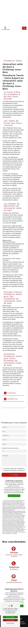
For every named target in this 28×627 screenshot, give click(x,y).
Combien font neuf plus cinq (10, 448)
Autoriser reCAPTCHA (14, 495)
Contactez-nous (12, 399)
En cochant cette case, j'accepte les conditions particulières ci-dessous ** (14, 469)
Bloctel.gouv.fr (9, 532)
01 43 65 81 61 (14, 569)
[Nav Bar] (24, 28)
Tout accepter (10, 617)
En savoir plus (11, 393)
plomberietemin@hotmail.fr (14, 582)
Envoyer (15, 475)
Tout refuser (10, 620)
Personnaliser (10, 623)
